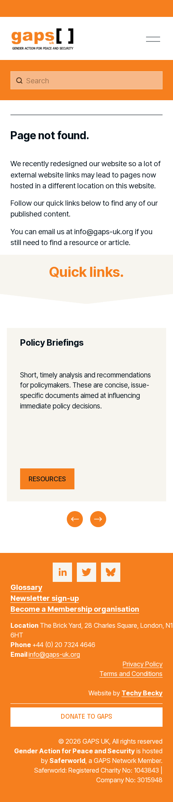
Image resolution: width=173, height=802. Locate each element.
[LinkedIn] (62, 572)
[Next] (98, 519)
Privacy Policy (143, 664)
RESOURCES (47, 479)
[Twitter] (86, 572)
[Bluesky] (110, 572)
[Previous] (74, 519)
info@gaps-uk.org (54, 654)
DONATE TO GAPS (86, 716)
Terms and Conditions (131, 674)
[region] (86, 428)
